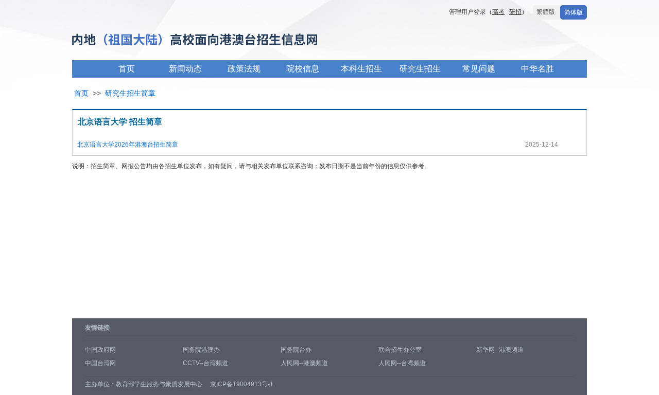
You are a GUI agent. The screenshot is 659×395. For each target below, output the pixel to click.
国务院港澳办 (201, 349)
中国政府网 (100, 349)
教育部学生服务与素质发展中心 (159, 384)
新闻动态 (185, 68)
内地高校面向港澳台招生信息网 (226, 40)
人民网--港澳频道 (304, 363)
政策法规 (244, 68)
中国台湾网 (100, 363)
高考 (498, 11)
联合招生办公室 (400, 349)
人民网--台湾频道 (402, 363)
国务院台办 (296, 349)
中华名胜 (537, 68)
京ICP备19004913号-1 (241, 384)
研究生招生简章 (130, 93)
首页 (126, 68)
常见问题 (478, 68)
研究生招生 (420, 68)
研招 (515, 11)
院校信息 (302, 68)
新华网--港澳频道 (500, 349)
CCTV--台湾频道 (205, 363)
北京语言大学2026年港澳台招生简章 (127, 144)
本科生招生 (361, 68)
